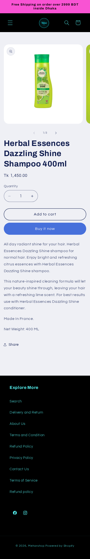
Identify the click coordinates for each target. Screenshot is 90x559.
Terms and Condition (27, 435)
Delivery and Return (26, 412)
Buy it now (45, 229)
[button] (10, 22)
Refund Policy (21, 446)
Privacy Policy (21, 458)
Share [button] (14, 344)
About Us (17, 424)
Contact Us (19, 469)
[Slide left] (34, 133)
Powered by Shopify (59, 546)
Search (16, 401)
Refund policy (21, 492)
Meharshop (36, 546)
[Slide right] (56, 133)
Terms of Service (24, 480)
